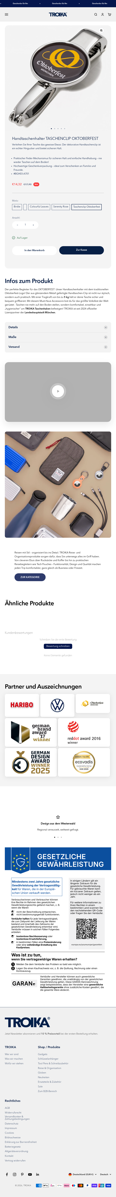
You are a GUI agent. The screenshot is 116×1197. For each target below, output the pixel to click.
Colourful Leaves (39, 207)
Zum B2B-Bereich (47, 1091)
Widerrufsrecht (13, 1113)
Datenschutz (11, 1124)
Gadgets (42, 1054)
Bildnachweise (13, 1138)
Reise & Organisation (49, 1068)
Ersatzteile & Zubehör (49, 1082)
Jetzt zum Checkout (81, 250)
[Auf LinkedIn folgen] (38, 1174)
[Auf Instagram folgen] (15, 1174)
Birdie (17, 207)
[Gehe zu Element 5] (64, 128)
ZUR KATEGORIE (30, 577)
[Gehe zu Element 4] (61, 128)
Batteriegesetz (13, 1147)
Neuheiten (43, 1077)
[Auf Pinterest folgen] (22, 1174)
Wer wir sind (11, 1054)
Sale (40, 1087)
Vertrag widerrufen (15, 1161)
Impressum (11, 1128)
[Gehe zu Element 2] (54, 128)
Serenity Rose (60, 207)
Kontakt (9, 1156)
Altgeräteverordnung (16, 1151)
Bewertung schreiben (58, 646)
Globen (42, 1073)
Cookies (9, 1133)
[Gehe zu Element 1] (51, 128)
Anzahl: (16, 218)
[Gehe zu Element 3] (61, 837)
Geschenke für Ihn (13, 4)
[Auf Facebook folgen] (7, 1174)
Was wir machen (14, 1059)
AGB (7, 1108)
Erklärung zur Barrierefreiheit (21, 1142)
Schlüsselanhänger (48, 1059)
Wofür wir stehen (14, 1063)
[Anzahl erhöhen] (33, 225)
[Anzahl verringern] (17, 225)
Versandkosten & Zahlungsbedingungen (17, 1118)
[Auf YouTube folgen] (30, 1174)
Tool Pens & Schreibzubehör (53, 1063)
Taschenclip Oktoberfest (86, 207)
